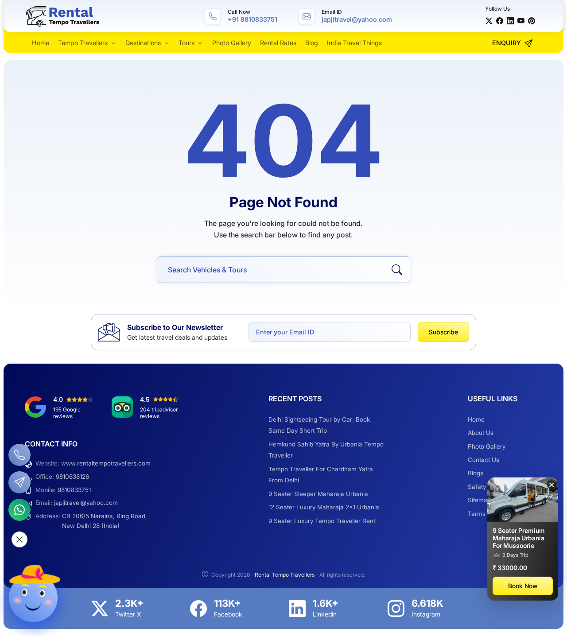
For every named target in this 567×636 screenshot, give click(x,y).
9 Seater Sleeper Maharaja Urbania (318, 493)
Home (40, 43)
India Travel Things (354, 43)
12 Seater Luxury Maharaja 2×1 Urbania (323, 507)
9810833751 (74, 489)
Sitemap (479, 500)
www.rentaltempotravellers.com (106, 463)
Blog (311, 43)
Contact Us (483, 459)
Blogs (475, 473)
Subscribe (443, 332)
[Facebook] (499, 20)
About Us (480, 432)
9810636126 (72, 476)
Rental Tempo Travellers (285, 574)
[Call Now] (19, 455)
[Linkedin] (297, 608)
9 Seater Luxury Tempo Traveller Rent (321, 520)
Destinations (143, 43)
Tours (186, 43)
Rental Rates (278, 43)
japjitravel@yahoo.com (86, 502)
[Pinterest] (531, 20)
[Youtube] (520, 20)
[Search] (397, 270)
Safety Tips (484, 486)
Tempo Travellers (83, 43)
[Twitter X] (489, 20)
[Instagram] (396, 608)
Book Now (522, 585)
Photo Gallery (231, 43)
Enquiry (507, 43)
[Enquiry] (19, 482)
